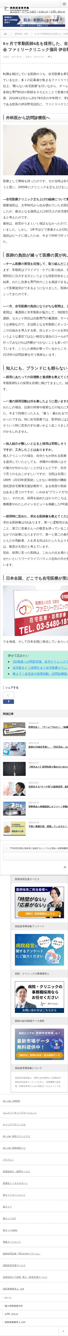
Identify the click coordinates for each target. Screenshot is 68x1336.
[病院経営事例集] (16, 10)
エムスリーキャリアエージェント (20, 1113)
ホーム (8, 1297)
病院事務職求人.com (13, 1289)
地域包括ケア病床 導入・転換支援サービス (25, 1277)
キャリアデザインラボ (14, 1124)
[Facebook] (8, 695)
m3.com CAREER (11, 1101)
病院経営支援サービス (14, 1265)
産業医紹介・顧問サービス (16, 1171)
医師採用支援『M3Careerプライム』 (22, 1253)
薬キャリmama (10, 1230)
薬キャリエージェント (14, 1195)
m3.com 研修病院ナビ (14, 1148)
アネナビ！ (8, 1159)
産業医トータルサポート (15, 1183)
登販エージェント (12, 1242)
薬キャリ (7, 1206)
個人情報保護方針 (14, 1306)
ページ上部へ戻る (63, 1331)
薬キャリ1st (9, 1218)
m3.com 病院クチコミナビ (16, 1136)
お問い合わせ (11, 1314)
